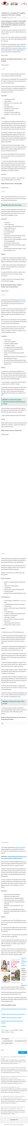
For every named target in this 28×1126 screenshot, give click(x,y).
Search (2, 1050)
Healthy (16, 1030)
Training (12, 1032)
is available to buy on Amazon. (24, 961)
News (7, 1030)
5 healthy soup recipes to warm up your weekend (13, 1014)
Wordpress (21, 1124)
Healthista (3, 1026)
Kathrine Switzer (19, 300)
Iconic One (6, 1124)
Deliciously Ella (18, 847)
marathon (21, 1030)
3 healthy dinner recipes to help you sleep (11, 1017)
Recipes (3, 1032)
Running (7, 1032)
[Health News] (14, 5)
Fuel (13, 1030)
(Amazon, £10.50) (19, 48)
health (4, 17)
